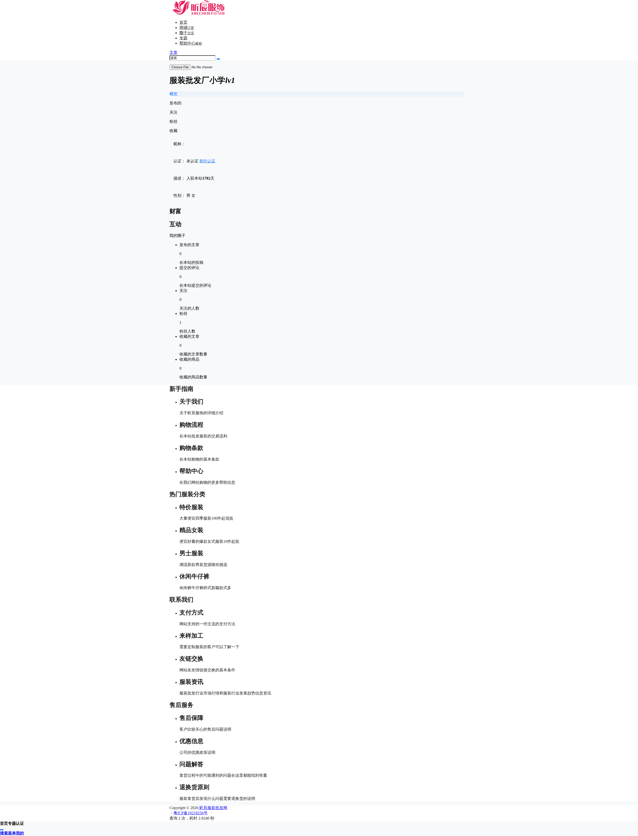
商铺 (186, 27)
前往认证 (207, 161)
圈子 (186, 33)
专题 (183, 38)
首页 (183, 22)
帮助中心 (190, 43)
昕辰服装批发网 (212, 808)
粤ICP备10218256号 (190, 813)
